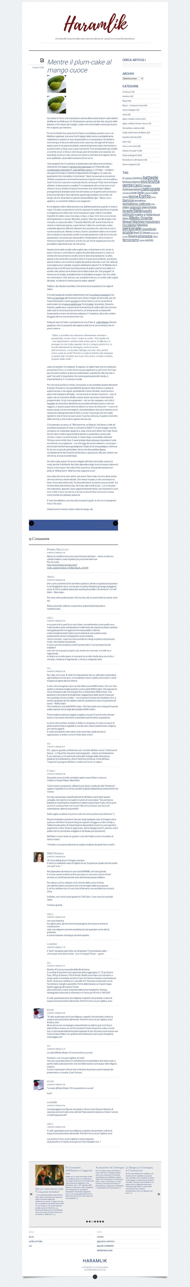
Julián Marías (102, 322)
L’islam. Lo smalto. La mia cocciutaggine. (100, 525)
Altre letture (96, 46)
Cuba (124, 114)
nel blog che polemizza (80, 167)
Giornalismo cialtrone (131, 128)
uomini (149, 240)
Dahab (125, 197)
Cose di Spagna (129, 110)
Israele (127, 211)
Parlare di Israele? (129, 151)
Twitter (142, 240)
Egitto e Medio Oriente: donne (134, 123)
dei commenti (105, 1246)
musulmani (152, 221)
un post (74, 301)
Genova (128, 200)
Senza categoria (129, 164)
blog (144, 181)
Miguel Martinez (133, 221)
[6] (100, 1221)
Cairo (137, 185)
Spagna (132, 236)
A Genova (126, 92)
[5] (98, 1221)
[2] (90, 1221)
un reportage (58, 298)
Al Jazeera (127, 178)
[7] (103, 1221)
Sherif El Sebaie (141, 232)
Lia (108, 46)
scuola (127, 232)
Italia (137, 210)
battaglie (150, 177)
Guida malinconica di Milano (134, 132)
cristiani (147, 193)
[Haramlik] (95, 30)
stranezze (145, 236)
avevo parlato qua (72, 304)
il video (89, 304)
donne (133, 196)
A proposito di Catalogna (110, 1167)
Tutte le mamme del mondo (47, 523)
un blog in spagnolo (100, 295)
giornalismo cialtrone (136, 203)
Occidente (129, 225)
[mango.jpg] (56, 113)
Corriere (126, 193)
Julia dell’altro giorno (82, 170)
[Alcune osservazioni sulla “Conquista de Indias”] (49, 1185)
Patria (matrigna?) (129, 155)
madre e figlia (143, 214)
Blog (82, 46)
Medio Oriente (140, 218)
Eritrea (153, 197)
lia (48, 668)
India (153, 204)
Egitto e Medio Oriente (131, 119)
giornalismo (140, 200)
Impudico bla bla (129, 137)
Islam (124, 142)
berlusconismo (131, 181)
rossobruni (149, 229)
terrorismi (130, 240)
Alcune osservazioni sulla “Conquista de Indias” (49, 1190)
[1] (87, 1221)
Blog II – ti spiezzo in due (133, 105)
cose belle (137, 192)
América (126, 96)
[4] (95, 1221)
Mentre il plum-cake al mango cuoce (79, 66)
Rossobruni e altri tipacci (133, 160)
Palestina (142, 225)
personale (131, 228)
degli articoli (106, 1241)
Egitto (145, 196)
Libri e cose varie (129, 146)
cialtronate (150, 189)
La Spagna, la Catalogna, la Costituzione (139, 1169)
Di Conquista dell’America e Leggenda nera (78, 1170)
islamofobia (149, 207)
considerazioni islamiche (58, 170)
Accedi (100, 1237)
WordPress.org (105, 1250)
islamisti (135, 207)
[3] (92, 1221)
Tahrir (155, 236)
